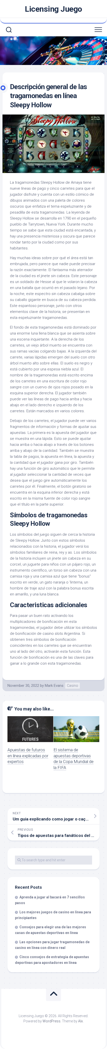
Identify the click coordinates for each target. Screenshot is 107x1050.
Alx (80, 1021)
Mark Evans (54, 685)
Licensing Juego (53, 9)
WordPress (51, 1021)
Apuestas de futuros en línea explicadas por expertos (27, 755)
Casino (72, 686)
